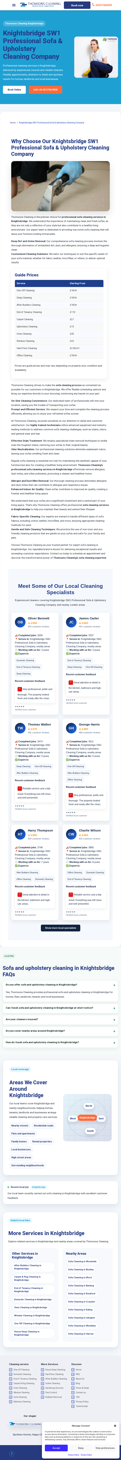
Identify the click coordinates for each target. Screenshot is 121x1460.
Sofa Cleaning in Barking (81, 1285)
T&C (78, 1397)
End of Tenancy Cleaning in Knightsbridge (28, 1290)
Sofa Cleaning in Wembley (82, 1325)
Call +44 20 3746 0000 (45, 89)
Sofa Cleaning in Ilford (80, 1277)
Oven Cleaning (20, 1388)
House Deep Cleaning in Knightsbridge (26, 1333)
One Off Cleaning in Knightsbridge (32, 1323)
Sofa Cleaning (20, 1397)
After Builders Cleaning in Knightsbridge (27, 1267)
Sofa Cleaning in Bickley (81, 1269)
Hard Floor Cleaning (54, 1374)
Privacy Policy (73, 1455)
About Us (80, 1379)
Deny (80, 1448)
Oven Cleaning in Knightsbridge (30, 1307)
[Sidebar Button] (14, 5)
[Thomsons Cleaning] (40, 4)
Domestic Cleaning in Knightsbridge (33, 1299)
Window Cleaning (22, 1392)
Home (78, 1369)
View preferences (105, 1448)
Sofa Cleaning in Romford (81, 1293)
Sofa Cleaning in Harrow (81, 1333)
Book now (77, 5)
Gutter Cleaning (52, 1383)
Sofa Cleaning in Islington (81, 1317)
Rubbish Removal (53, 1397)
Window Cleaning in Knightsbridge (32, 1315)
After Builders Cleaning (56, 1379)
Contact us (81, 1392)
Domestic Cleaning (22, 1374)
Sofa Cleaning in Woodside (82, 1261)
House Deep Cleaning (55, 1369)
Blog (78, 1383)
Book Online (14, 89)
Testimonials (82, 1406)
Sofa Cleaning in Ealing (80, 1309)
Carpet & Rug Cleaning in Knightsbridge (27, 1278)
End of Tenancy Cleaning (25, 1379)
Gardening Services (54, 1388)
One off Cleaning (21, 1369)
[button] (115, 1425)
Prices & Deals (82, 1388)
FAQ (78, 1374)
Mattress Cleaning (22, 1401)
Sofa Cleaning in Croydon (81, 1301)
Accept (56, 1448)
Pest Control (51, 1392)
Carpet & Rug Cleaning (24, 1383)
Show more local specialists (60, 928)
